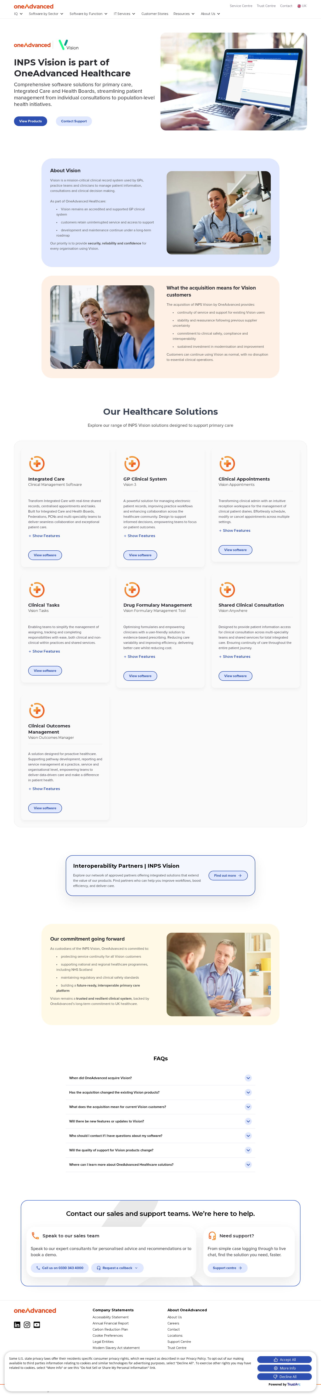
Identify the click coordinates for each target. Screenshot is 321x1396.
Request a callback (117, 1268)
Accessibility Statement (111, 1317)
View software (45, 555)
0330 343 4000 (62, 1268)
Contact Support (74, 121)
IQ (16, 14)
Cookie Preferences (108, 1336)
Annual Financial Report (111, 1323)
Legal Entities (103, 1342)
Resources (181, 14)
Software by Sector (43, 14)
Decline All (288, 1376)
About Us (208, 14)
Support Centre (179, 1342)
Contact (286, 6)
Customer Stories (155, 14)
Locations (174, 1336)
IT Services (122, 14)
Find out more (225, 875)
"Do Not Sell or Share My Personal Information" (114, 1368)
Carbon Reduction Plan (110, 1329)
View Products (30, 121)
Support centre (224, 1268)
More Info (288, 1368)
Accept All (288, 1359)
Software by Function (86, 14)
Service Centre (241, 6)
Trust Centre (266, 6)
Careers (173, 1323)
